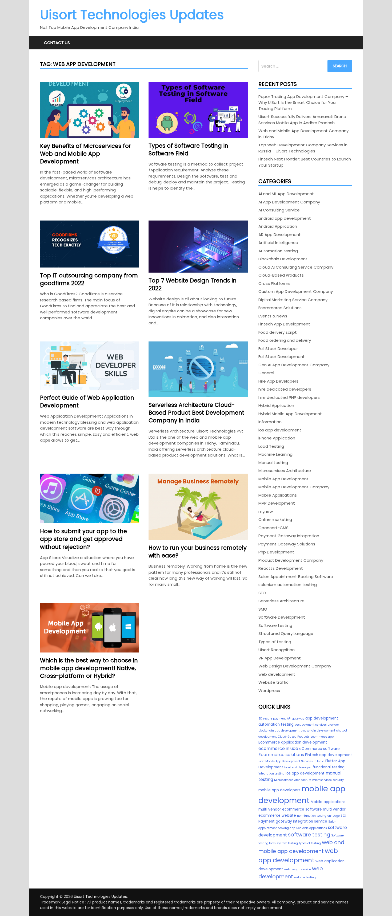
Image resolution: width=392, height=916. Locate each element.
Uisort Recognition (276, 649)
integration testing (271, 774)
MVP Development (276, 503)
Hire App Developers (278, 381)
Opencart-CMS (273, 527)
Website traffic (273, 682)
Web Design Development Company (294, 666)
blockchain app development (278, 731)
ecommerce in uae (278, 748)
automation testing (276, 724)
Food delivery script (277, 332)
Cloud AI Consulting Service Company (295, 267)
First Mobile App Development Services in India (291, 761)
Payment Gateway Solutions (286, 544)
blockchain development (318, 731)
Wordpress (269, 690)
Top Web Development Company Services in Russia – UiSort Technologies (302, 148)
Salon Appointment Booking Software (295, 576)
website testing (305, 877)
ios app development (279, 430)
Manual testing (273, 462)
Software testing (275, 625)
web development (276, 674)
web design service (297, 869)
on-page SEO (336, 816)
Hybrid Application (276, 405)
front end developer (297, 767)
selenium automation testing (287, 584)
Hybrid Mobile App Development (290, 413)
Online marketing (275, 519)
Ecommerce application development (292, 742)
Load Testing (271, 446)
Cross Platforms (274, 283)
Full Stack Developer (278, 348)
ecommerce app (322, 737)
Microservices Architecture (284, 470)
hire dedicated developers (284, 389)
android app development (284, 218)
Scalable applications (311, 828)
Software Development (281, 617)
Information (270, 421)
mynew (265, 511)
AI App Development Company (289, 202)
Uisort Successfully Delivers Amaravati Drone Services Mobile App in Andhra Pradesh (302, 119)
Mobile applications (328, 801)
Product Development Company (290, 560)
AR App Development (279, 234)
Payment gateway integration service (292, 821)
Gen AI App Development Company (293, 365)
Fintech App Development (284, 324)
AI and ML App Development (286, 193)
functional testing (329, 767)
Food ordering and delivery (284, 340)
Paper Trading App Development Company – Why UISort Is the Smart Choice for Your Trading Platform (303, 102)
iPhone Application (276, 438)
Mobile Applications (277, 495)
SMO (262, 609)
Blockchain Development (282, 259)
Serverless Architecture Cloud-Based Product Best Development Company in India (196, 412)
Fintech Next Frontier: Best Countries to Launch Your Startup (304, 162)
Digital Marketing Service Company (292, 299)
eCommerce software (319, 748)
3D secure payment (272, 719)
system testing (287, 843)
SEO (262, 593)
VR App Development (279, 658)
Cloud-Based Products (281, 275)
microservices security (328, 780)
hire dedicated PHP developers (289, 397)
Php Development (276, 552)
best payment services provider (317, 725)
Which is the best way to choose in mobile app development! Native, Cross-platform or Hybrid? (89, 668)
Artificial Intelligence (278, 242)
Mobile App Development (283, 479)
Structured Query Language (285, 633)
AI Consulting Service (279, 210)
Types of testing (274, 641)
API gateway (295, 719)
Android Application (277, 226)
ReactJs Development (280, 568)
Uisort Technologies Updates (132, 15)
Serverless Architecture (281, 601)
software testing (309, 834)
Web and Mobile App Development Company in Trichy (303, 134)
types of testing (310, 843)
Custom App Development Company (295, 291)
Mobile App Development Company (293, 487)
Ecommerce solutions (281, 755)
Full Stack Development (281, 356)
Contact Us (57, 42)
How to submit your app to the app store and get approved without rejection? (83, 539)
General (266, 373)
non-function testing (311, 816)
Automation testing (278, 251)
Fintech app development (328, 754)
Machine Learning (275, 454)
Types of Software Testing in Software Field (188, 149)
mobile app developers (279, 790)
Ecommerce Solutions (280, 307)
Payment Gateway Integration (288, 535)
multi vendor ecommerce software (290, 809)
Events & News (272, 316)
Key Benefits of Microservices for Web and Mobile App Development (85, 153)
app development (321, 718)
